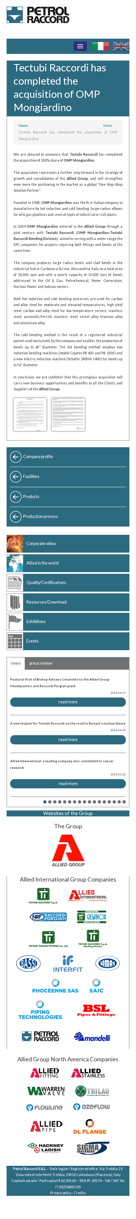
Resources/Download (46, 602)
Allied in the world (42, 563)
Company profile (38, 456)
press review (40, 663)
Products (31, 496)
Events (32, 641)
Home (23, 126)
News (107, 126)
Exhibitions (36, 621)
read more (68, 701)
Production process (40, 516)
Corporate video (41, 543)
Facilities (31, 476)
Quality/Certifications (46, 582)
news (16, 663)
